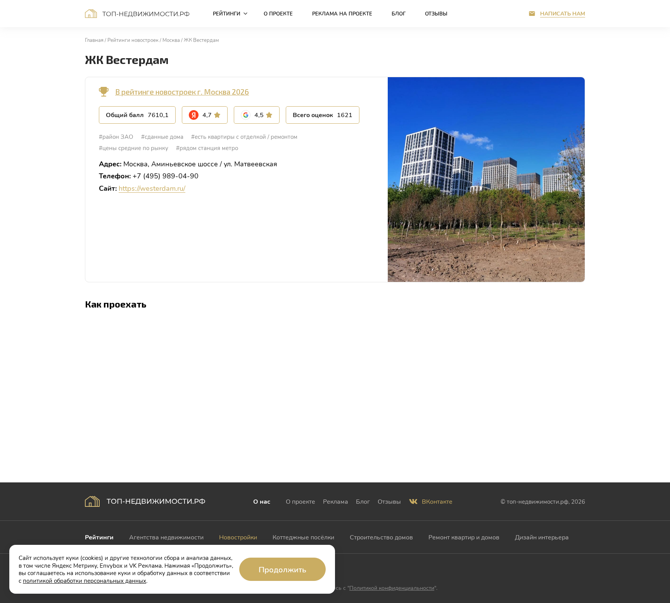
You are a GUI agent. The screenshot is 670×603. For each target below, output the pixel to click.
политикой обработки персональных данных (84, 580)
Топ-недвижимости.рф (137, 13)
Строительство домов (381, 537)
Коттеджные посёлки (303, 537)
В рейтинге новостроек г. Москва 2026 (182, 91)
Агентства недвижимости (166, 537)
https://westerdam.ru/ (152, 188)
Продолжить (282, 569)
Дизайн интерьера (542, 537)
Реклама (335, 501)
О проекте (300, 501)
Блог (363, 501)
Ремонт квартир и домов (463, 537)
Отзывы (389, 501)
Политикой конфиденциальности (391, 587)
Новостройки (238, 537)
